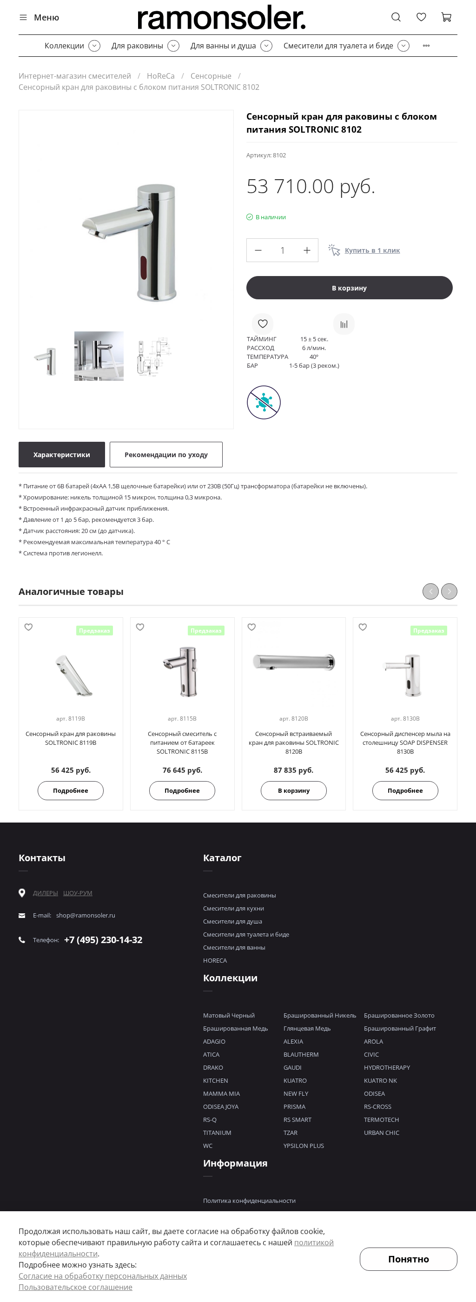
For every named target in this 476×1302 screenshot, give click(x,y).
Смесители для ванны (234, 947)
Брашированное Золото (399, 1015)
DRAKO (213, 1067)
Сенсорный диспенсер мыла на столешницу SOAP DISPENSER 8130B (405, 742)
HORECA (215, 960)
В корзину (294, 790)
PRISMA (294, 1106)
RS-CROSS (377, 1106)
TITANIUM (217, 1132)
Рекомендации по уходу (166, 454)
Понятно (408, 1259)
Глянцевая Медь (307, 1028)
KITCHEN (215, 1080)
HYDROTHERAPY (387, 1067)
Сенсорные (211, 76)
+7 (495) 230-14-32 (103, 939)
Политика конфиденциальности (249, 1200)
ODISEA (374, 1093)
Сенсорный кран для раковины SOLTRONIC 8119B (71, 738)
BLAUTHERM (301, 1054)
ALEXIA (293, 1041)
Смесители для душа (232, 921)
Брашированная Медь (235, 1028)
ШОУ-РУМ (78, 893)
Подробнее (70, 790)
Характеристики (61, 454)
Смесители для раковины (239, 895)
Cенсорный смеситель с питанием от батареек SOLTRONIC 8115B (182, 742)
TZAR (291, 1132)
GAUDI (293, 1067)
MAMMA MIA (221, 1093)
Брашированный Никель (320, 1015)
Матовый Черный (229, 1015)
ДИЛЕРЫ (45, 893)
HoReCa (161, 76)
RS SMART (297, 1119)
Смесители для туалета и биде (338, 45)
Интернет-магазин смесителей (75, 76)
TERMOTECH (381, 1119)
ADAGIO (214, 1041)
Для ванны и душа (223, 45)
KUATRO (295, 1080)
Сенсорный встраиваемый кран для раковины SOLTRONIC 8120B (294, 742)
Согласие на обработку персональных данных (103, 1276)
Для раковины (137, 45)
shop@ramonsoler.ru (85, 915)
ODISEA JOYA (220, 1106)
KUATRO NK (380, 1080)
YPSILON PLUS (304, 1145)
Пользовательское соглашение (75, 1287)
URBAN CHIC (381, 1132)
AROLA (373, 1041)
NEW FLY (296, 1093)
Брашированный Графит (400, 1028)
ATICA (211, 1054)
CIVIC (371, 1054)
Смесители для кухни (233, 908)
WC (207, 1145)
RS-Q (210, 1119)
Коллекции (64, 45)
